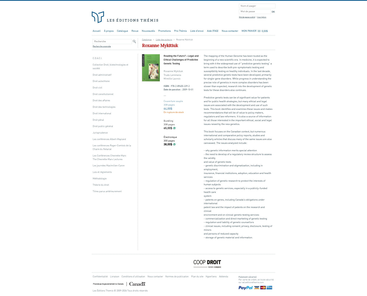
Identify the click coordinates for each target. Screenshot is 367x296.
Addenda (223, 277)
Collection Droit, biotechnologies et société (110, 67)
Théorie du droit (101, 185)
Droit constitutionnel (103, 94)
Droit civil (97, 88)
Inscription (261, 17)
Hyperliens (211, 277)
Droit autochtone (101, 81)
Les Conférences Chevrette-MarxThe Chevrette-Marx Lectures (109, 157)
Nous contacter (230, 31)
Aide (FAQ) (212, 31)
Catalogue (122, 31)
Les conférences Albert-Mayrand (109, 139)
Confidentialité (100, 277)
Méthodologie (99, 178)
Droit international (102, 113)
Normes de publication (177, 277)
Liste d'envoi (197, 31)
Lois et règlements (102, 172)
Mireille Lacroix (172, 79)
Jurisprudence (100, 133)
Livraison (114, 277)
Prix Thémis (180, 31)
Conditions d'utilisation (133, 277)
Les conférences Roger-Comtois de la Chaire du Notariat (112, 147)
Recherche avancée (102, 46)
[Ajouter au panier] (174, 128)
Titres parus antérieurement (107, 191)
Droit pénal (98, 120)
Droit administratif (102, 75)
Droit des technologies (104, 107)
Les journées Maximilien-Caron (109, 165)
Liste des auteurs (164, 40)
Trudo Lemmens (172, 75)
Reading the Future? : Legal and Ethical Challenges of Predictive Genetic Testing (181, 60)
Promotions (164, 31)
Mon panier (249, 31)
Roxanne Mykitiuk (173, 71)
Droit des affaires (101, 100)
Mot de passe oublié (247, 17)
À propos (109, 31)
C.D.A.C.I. (97, 58)
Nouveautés (148, 31)
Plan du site (197, 277)
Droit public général (103, 126)
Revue (135, 31)
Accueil (97, 31)
